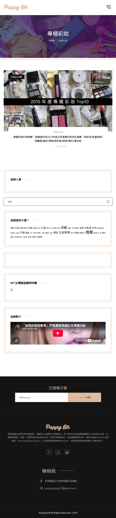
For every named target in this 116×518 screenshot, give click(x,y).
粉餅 (35, 233)
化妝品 (87, 227)
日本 (99, 233)
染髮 (17, 233)
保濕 (54, 228)
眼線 (29, 237)
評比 (39, 228)
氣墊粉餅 (100, 228)
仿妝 (17, 227)
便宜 (55, 232)
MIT (31, 233)
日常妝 (39, 236)
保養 (64, 227)
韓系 (26, 228)
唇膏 (82, 227)
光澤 (16, 237)
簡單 (77, 232)
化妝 (43, 227)
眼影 (27, 232)
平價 (22, 232)
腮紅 (77, 228)
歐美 (58, 228)
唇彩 (39, 232)
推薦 (89, 232)
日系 (51, 233)
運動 (35, 228)
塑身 (20, 237)
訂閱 (88, 397)
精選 (47, 233)
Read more (61, 146)
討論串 (25, 237)
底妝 (30, 227)
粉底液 (12, 233)
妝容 (72, 233)
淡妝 (43, 233)
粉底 (95, 232)
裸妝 (12, 237)
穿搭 (12, 227)
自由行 (82, 232)
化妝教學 (64, 232)
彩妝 (21, 227)
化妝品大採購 (16, 76)
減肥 (69, 228)
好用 (94, 227)
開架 (103, 232)
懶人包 (49, 228)
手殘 (73, 228)
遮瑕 (34, 237)
